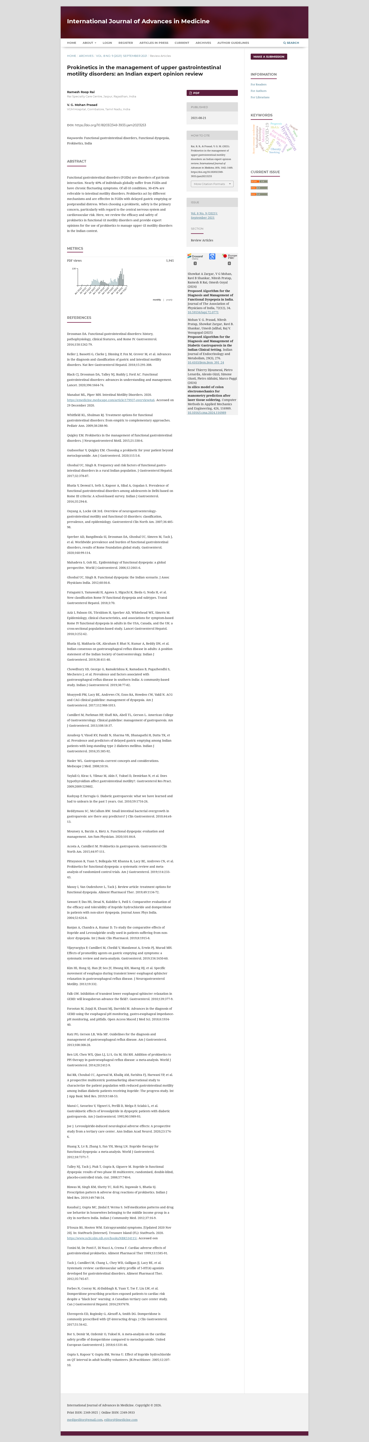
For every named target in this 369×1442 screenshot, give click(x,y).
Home (71, 42)
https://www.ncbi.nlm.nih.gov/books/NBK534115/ (102, 1238)
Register (126, 42)
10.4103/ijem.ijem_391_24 (206, 362)
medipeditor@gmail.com (84, 1420)
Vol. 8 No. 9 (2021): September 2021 (121, 55)
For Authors (258, 91)
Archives (203, 42)
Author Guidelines (233, 42)
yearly (169, 299)
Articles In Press (153, 42)
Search (292, 42)
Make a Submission (268, 56)
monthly (157, 299)
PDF (195, 93)
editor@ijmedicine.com (121, 1420)
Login (107, 42)
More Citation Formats (209, 184)
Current (182, 42)
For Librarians (260, 97)
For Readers (258, 84)
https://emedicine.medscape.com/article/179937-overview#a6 (111, 400)
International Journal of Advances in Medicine (138, 21)
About (88, 42)
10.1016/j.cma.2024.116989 (207, 413)
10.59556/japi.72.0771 (203, 312)
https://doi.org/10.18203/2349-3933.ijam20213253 (110, 125)
